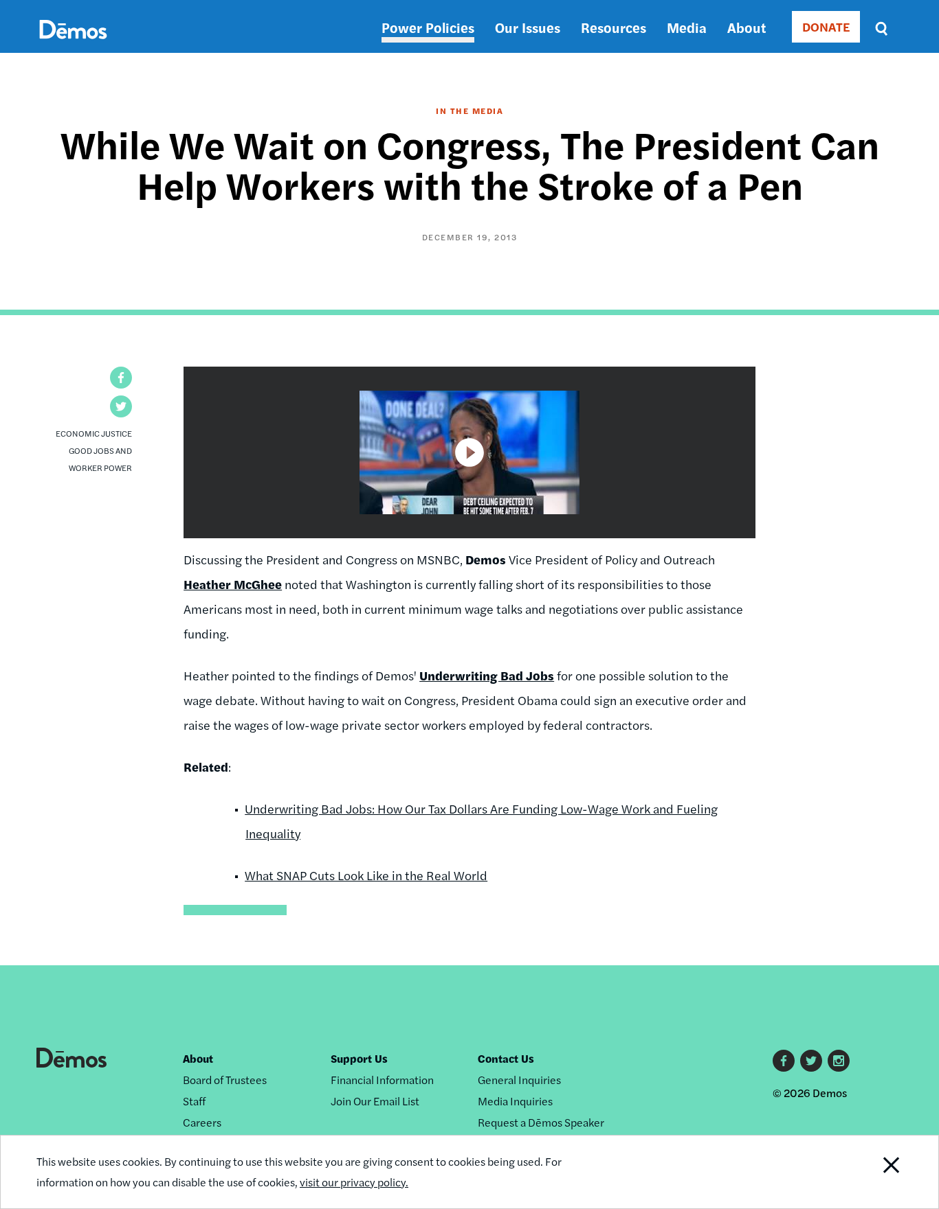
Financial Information (382, 1079)
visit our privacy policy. (354, 1182)
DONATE (826, 26)
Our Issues (527, 27)
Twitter (811, 1061)
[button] (121, 378)
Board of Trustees (225, 1079)
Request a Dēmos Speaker (541, 1122)
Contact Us (506, 1058)
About (746, 27)
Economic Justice (94, 433)
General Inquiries (519, 1079)
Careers (202, 1122)
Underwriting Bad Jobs (486, 675)
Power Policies (428, 27)
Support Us (359, 1058)
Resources (613, 27)
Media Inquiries (515, 1101)
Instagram (839, 1061)
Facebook (784, 1061)
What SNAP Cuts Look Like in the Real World (366, 875)
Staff (194, 1101)
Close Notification (874, 1172)
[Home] (73, 45)
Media (687, 27)
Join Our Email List (375, 1101)
